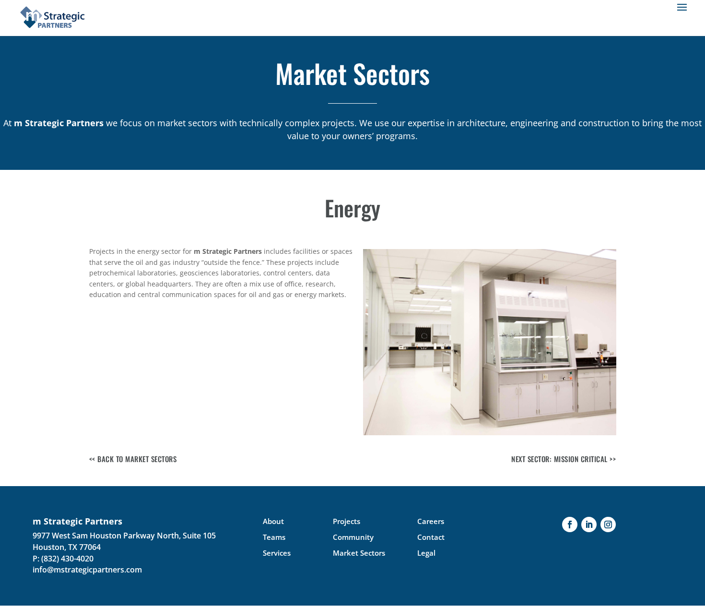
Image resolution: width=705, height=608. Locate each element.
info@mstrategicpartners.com (87, 569)
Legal (426, 553)
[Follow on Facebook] (569, 524)
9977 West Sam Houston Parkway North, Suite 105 (124, 535)
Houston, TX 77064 (67, 547)
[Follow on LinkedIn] (589, 524)
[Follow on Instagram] (608, 524)
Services (277, 553)
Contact (431, 537)
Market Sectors (359, 553)
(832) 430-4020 (67, 558)
